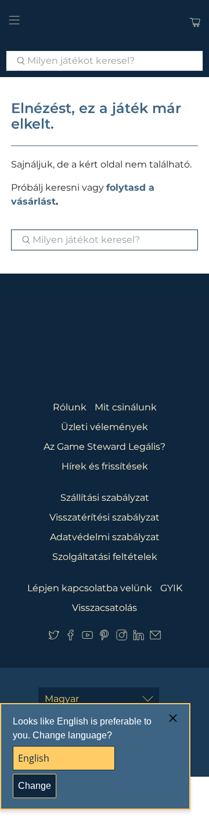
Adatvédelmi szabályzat (105, 537)
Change (34, 786)
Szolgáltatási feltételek (104, 556)
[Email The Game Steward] (155, 637)
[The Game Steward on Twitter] (53, 637)
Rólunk (70, 407)
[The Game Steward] (104, 22)
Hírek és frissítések (105, 466)
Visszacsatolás (104, 607)
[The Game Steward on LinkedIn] (138, 637)
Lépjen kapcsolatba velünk (89, 588)
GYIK (171, 588)
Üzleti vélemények (104, 426)
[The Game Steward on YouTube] (87, 637)
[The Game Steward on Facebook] (70, 637)
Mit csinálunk (126, 407)
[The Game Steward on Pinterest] (104, 637)
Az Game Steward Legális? (104, 446)
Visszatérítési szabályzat (104, 517)
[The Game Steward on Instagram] (121, 637)
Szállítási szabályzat (104, 497)
